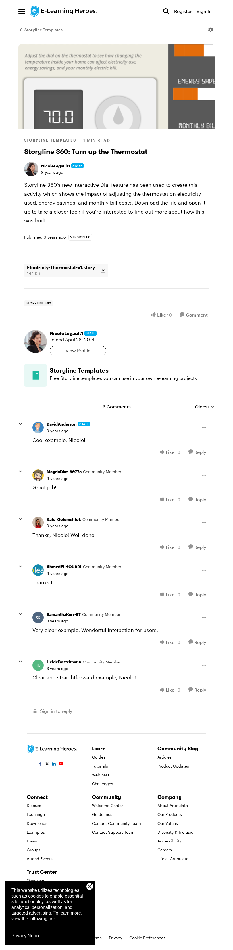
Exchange (36, 814)
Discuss (34, 805)
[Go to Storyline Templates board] (35, 375)
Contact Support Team (113, 832)
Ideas (32, 841)
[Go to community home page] (63, 11)
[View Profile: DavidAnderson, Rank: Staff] (38, 427)
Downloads (37, 823)
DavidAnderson (62, 424)
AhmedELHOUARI (64, 566)
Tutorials (100, 766)
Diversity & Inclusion (176, 832)
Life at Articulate (172, 858)
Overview (35, 880)
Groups (33, 849)
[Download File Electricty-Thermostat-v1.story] (103, 270)
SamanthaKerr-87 (64, 614)
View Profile (78, 350)
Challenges (102, 783)
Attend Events (40, 858)
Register (183, 11)
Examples (36, 832)
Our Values (167, 823)
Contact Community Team (116, 823)
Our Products (169, 814)
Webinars (100, 774)
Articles (164, 757)
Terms (96, 937)
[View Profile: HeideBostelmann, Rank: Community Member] (38, 665)
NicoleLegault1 (55, 165)
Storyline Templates (43, 29)
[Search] (166, 11)
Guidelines (102, 814)
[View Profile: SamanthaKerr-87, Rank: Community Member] (38, 617)
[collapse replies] (20, 423)
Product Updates (173, 766)
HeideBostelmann (64, 661)
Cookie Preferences (147, 937)
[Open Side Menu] (22, 11)
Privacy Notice (26, 935)
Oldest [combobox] (205, 407)
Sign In (204, 11)
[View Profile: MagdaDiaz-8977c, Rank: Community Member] (38, 475)
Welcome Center (107, 805)
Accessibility (169, 841)
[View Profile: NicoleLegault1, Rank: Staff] (31, 169)
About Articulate (172, 805)
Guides (98, 757)
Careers (164, 849)
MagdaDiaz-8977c (64, 471)
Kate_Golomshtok (64, 519)
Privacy (115, 937)
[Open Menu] (211, 30)
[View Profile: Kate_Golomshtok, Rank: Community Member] (38, 522)
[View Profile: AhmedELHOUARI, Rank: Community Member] (38, 570)
